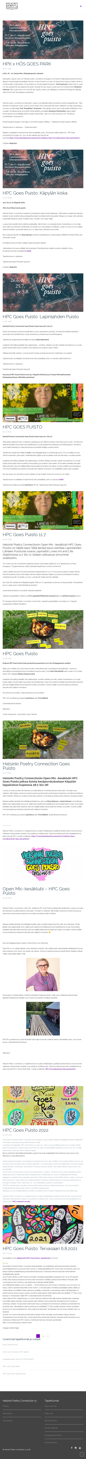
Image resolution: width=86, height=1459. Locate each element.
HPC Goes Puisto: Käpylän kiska (35, 193)
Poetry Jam (49, 1413)
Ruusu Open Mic (51, 1406)
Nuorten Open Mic (51, 1428)
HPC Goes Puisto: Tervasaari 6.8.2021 (40, 1248)
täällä (61, 479)
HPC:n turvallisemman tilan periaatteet (60, 1069)
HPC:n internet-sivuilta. (21, 1201)
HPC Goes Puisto (20, 653)
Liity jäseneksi (8, 1421)
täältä (28, 251)
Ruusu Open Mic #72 (10, 1345)
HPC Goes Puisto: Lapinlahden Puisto (41, 316)
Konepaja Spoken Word (53, 1435)
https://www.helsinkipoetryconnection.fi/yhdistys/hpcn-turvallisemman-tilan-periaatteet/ (44, 138)
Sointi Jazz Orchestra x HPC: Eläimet (16, 1352)
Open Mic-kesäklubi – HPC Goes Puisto (36, 891)
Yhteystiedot (7, 1413)
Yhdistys (6, 1406)
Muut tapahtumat (51, 1442)
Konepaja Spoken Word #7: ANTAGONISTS (18, 1359)
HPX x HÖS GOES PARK (27, 63)
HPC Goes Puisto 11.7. (24, 534)
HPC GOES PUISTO (22, 426)
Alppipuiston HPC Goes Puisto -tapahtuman (33, 1258)
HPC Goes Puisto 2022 (25, 1130)
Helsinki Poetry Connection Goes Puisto (36, 766)
